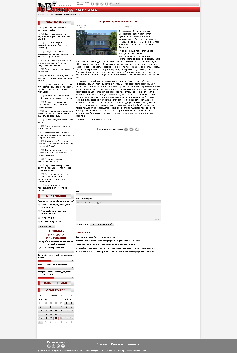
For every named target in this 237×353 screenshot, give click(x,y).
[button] (78, 202)
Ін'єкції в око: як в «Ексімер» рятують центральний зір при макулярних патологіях (54, 63)
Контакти (133, 344)
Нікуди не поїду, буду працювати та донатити (56, 206)
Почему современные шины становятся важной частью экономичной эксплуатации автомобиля (54, 178)
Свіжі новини (56, 22)
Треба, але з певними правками (52, 265)
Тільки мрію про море (51, 222)
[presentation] (77, 202)
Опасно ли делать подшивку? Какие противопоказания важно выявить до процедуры (55, 113)
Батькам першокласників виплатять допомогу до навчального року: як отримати (56, 135)
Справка (92, 9)
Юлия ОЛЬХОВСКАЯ (126, 27)
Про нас (102, 344)
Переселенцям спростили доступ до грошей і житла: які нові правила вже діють (54, 168)
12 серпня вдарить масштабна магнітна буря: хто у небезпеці (53, 45)
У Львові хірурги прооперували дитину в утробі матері (53, 188)
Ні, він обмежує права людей (51, 248)
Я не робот (84, 224)
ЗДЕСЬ (108, 120)
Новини (80, 9)
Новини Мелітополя (72, 15)
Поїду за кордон (48, 218)
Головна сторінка (45, 15)
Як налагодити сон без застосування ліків (52, 29)
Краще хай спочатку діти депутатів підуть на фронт (54, 273)
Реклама (117, 344)
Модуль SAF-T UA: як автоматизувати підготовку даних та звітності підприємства (56, 54)
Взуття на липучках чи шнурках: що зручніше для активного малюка (55, 36)
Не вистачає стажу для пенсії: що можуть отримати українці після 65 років (55, 78)
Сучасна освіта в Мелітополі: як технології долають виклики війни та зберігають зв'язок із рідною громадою (55, 88)
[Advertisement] (118, 164)
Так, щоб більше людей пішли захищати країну (56, 256)
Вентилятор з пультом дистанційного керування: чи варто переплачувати (55, 104)
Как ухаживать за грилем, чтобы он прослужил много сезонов (55, 97)
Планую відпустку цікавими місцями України (53, 212)
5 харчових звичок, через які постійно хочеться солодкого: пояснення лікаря (55, 152)
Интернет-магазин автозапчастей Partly (50, 160)
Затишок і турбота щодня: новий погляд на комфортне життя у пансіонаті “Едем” (55, 144)
